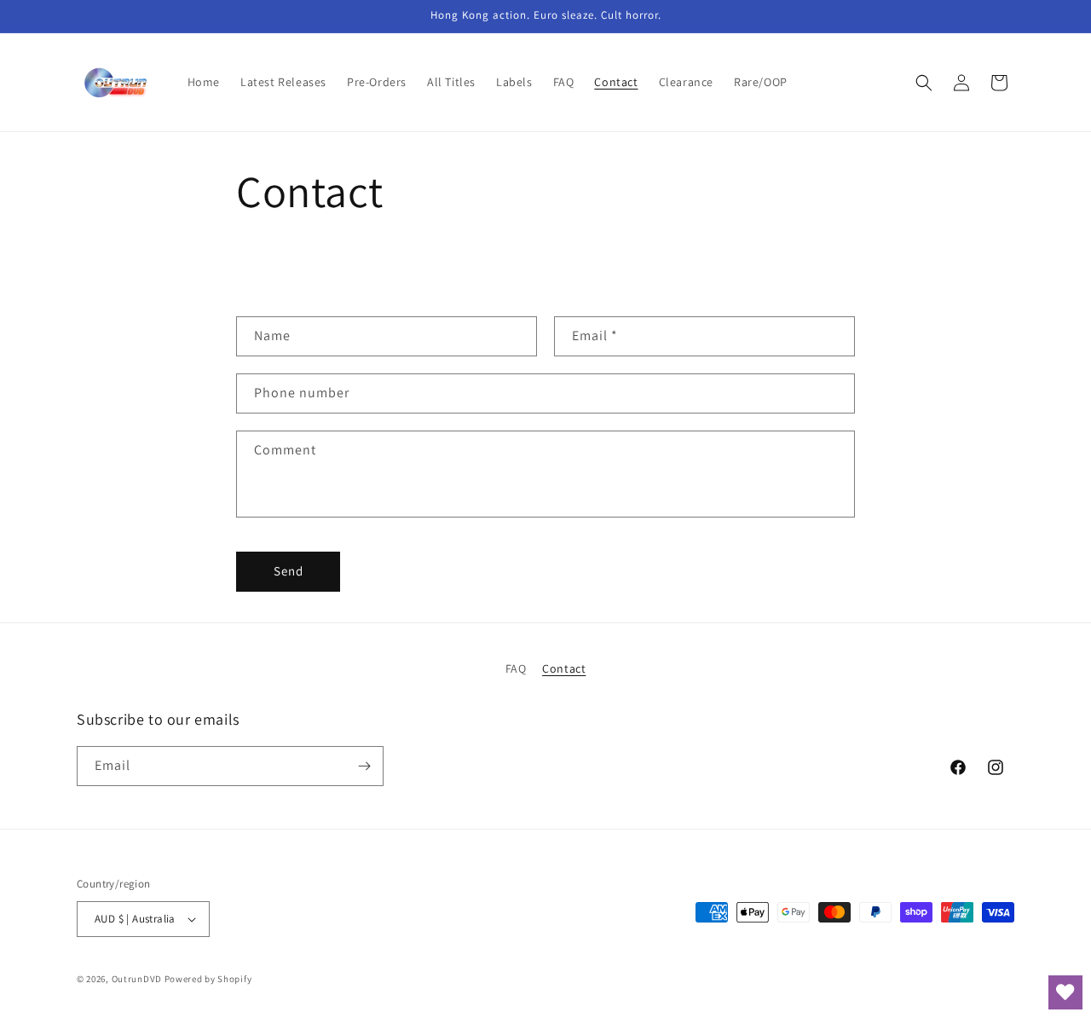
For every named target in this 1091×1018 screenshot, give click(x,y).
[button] (924, 82)
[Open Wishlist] (1065, 992)
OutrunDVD (137, 979)
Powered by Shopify (208, 979)
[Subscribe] (364, 766)
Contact (564, 668)
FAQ (516, 668)
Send (288, 571)
